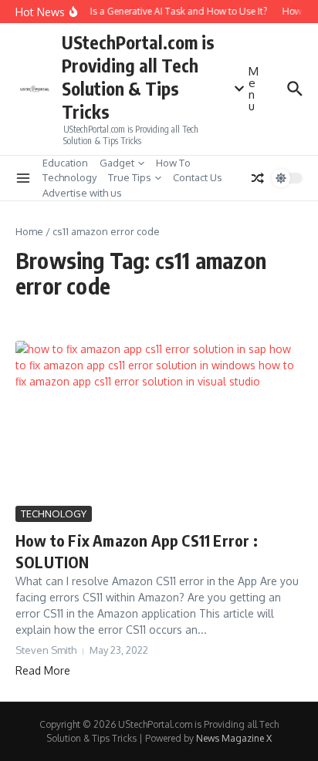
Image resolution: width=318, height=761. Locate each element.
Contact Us (197, 177)
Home (29, 231)
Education (65, 163)
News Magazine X (234, 738)
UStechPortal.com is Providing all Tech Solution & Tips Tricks (138, 77)
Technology (69, 177)
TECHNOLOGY (53, 513)
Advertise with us (82, 193)
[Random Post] (258, 178)
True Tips (129, 177)
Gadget (117, 163)
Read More (42, 670)
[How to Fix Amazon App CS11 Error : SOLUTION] (159, 421)
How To (173, 163)
